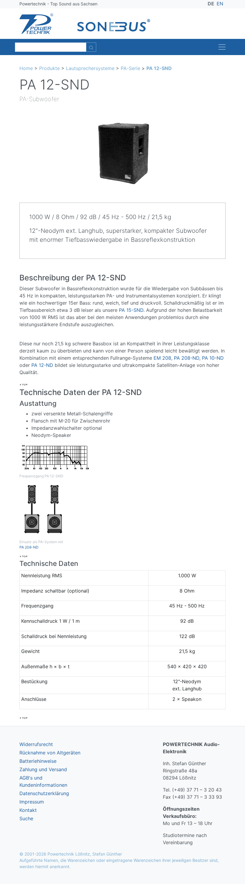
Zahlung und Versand (43, 769)
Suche (26, 818)
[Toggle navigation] (222, 47)
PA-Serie (130, 68)
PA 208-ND (186, 358)
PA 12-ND (42, 365)
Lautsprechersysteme (90, 68)
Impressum (31, 802)
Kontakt (28, 810)
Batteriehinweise (37, 761)
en (220, 4)
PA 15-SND (131, 310)
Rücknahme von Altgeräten (49, 753)
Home (26, 68)
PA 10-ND (213, 358)
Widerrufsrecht (36, 744)
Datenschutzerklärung (44, 793)
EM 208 (162, 358)
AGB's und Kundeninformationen (43, 781)
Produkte (49, 68)
